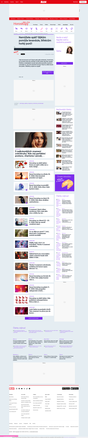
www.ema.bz (66, 437)
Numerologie (53, 24)
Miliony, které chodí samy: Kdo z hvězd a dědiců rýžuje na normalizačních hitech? (67, 157)
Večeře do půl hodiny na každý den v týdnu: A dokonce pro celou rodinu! (67, 228)
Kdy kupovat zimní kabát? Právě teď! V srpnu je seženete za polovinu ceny (66, 357)
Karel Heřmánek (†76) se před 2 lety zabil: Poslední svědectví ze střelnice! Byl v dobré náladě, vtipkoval (67, 211)
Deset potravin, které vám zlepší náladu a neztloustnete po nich (67, 221)
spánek (26, 103)
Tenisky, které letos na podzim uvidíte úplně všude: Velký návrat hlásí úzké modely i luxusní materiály (67, 114)
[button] (66, 388)
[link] (16, 388)
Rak (31, 31)
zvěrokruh (35, 103)
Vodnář (66, 31)
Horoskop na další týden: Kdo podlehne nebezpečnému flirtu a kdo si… (39, 300)
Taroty (41, 24)
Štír (51, 31)
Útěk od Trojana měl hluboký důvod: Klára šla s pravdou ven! (67, 270)
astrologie (22, 103)
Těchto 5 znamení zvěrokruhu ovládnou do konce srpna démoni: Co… (40, 266)
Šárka (58, 51)
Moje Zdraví (64, 218)
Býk (21, 31)
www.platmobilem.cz (72, 437)
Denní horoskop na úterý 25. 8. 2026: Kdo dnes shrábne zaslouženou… (39, 200)
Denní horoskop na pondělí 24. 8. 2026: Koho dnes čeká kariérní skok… (39, 187)
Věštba (46, 24)
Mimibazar (64, 233)
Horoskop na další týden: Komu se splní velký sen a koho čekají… (38, 165)
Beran (16, 31)
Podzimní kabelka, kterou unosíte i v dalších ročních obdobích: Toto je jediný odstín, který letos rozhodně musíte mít (67, 133)
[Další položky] (77, 19)
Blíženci (26, 31)
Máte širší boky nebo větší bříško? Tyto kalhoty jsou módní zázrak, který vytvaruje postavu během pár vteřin (67, 139)
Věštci (59, 24)
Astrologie (31, 161)
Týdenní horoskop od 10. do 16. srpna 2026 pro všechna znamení (67, 276)
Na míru (71, 24)
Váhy (46, 31)
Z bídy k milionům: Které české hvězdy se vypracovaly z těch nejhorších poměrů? (67, 168)
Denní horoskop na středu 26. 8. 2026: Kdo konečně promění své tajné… (39, 176)
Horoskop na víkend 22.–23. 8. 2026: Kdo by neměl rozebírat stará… (39, 222)
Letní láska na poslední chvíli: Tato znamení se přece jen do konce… (40, 311)
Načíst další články (34, 318)
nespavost (30, 103)
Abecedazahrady (65, 252)
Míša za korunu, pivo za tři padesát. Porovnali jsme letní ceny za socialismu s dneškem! (67, 151)
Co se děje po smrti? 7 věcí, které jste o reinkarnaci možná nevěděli (39, 233)
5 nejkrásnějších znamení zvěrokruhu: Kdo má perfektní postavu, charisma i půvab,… (30, 153)
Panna (41, 31)
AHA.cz (63, 268)
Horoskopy (35, 24)
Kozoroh (61, 31)
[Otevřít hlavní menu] (2, 2)
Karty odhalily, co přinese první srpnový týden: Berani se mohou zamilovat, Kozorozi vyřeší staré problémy (67, 245)
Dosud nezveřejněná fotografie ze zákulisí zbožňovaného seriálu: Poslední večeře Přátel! (67, 202)
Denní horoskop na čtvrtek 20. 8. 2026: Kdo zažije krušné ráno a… (40, 278)
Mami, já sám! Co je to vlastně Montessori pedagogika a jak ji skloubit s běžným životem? (66, 236)
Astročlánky (65, 24)
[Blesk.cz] (44, 2)
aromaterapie (40, 103)
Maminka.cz (64, 242)
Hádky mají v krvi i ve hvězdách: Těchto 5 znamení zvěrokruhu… (39, 244)
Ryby (71, 31)
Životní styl (31, 251)
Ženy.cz (61, 354)
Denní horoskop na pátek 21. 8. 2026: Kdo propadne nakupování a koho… (39, 289)
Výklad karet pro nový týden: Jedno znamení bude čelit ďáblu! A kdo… (39, 255)
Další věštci (64, 63)
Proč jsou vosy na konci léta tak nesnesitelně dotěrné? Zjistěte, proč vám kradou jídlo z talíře (67, 255)
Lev (36, 31)
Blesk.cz (63, 199)
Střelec (56, 31)
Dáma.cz (63, 274)
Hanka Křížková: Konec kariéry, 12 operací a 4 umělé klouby (66, 264)
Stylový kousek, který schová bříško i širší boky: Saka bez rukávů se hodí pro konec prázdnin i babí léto (67, 162)
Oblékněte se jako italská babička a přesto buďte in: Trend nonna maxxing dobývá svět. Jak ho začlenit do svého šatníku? (67, 120)
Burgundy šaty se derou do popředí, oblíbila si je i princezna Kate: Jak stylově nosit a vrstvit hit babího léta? (67, 127)
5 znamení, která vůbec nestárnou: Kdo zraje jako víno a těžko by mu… (38, 211)
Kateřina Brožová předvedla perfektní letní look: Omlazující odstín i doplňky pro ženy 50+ (67, 146)
